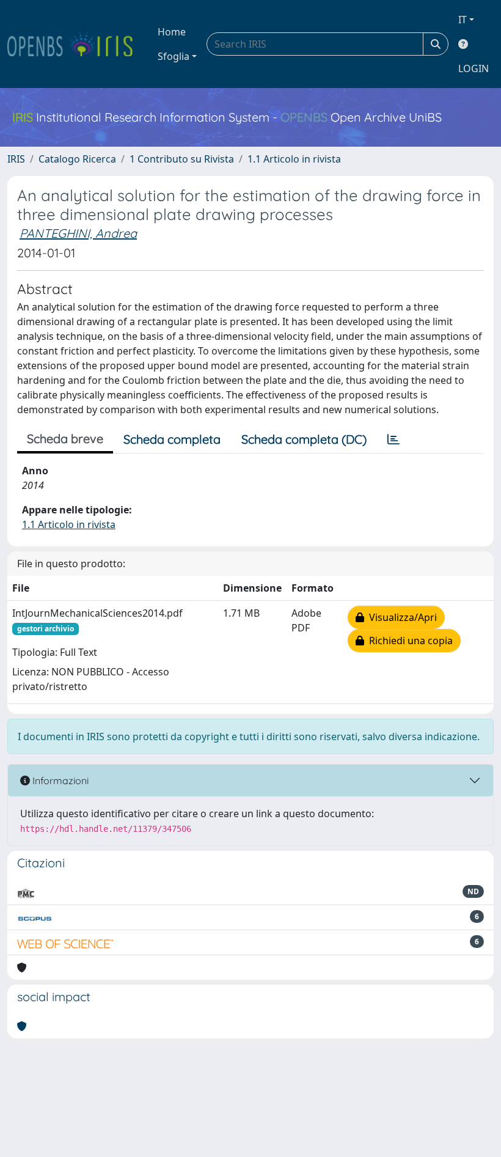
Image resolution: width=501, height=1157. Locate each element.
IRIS (16, 159)
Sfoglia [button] (173, 56)
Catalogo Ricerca (77, 159)
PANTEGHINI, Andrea (78, 233)
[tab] (393, 439)
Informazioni (59, 780)
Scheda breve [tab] (65, 438)
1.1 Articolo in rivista (294, 159)
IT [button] (462, 19)
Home (172, 32)
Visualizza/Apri (400, 617)
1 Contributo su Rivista (182, 159)
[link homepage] (75, 44)
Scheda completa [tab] (172, 439)
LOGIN (473, 68)
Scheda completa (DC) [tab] (304, 439)
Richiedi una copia (408, 640)
